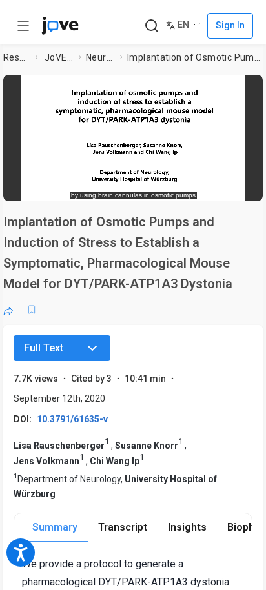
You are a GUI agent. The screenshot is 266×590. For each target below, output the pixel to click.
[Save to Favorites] (31, 309)
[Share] (8, 309)
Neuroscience (100, 57)
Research (16, 57)
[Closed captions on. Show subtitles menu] (239, 184)
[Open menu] (23, 25)
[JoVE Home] (60, 26)
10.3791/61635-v (72, 419)
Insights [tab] (187, 527)
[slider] (79, 185)
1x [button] (215, 184)
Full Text (43, 348)
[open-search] (151, 26)
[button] (249, 88)
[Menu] (92, 348)
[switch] (149, 185)
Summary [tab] (54, 527)
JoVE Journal (59, 57)
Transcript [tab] (122, 527)
